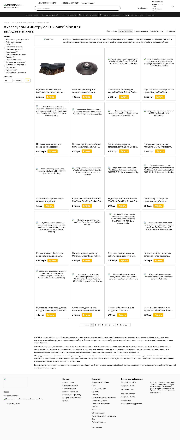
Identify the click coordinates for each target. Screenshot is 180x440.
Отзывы (95, 407)
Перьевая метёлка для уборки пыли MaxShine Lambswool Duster (86, 147)
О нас (94, 385)
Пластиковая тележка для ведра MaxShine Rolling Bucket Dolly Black (122, 92)
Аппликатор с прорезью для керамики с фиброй (50, 200)
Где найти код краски (88, 15)
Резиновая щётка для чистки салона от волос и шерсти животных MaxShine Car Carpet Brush (159, 257)
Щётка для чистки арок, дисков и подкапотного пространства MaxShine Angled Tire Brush (51, 310)
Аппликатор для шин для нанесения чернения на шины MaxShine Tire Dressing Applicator (86, 311)
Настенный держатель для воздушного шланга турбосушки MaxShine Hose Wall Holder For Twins (121, 311)
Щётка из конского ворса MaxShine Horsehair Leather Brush (49, 92)
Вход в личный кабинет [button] (100, 382)
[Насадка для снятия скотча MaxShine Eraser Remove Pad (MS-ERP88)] (87, 231)
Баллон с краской (69, 15)
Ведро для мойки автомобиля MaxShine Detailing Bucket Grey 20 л (123, 201)
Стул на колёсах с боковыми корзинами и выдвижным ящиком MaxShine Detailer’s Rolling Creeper (49, 257)
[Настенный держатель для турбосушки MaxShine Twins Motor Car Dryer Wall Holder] (159, 286)
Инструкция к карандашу (110, 15)
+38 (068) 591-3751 (70, 3)
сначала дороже (156, 31)
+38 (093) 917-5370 (47, 3)
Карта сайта (96, 410)
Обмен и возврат (98, 413)
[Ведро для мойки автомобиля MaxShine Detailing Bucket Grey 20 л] (123, 177)
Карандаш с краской (50, 15)
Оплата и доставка (99, 388)
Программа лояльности (101, 404)
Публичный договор (99, 401)
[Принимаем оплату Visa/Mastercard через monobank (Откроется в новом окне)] (23, 398)
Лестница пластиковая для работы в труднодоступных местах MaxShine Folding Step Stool (122, 257)
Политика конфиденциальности (104, 398)
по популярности (125, 31)
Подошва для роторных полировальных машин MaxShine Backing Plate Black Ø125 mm (86, 93)
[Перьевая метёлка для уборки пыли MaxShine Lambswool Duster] (87, 122)
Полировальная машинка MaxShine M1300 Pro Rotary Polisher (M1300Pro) (157, 147)
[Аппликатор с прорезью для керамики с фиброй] (51, 177)
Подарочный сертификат (134, 15)
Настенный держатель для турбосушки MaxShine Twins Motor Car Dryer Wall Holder (157, 310)
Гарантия (95, 392)
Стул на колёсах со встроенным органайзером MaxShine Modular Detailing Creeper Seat (159, 92)
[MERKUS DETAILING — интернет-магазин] (16, 382)
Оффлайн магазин (99, 422)
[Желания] (124, 8)
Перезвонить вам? (88, 3)
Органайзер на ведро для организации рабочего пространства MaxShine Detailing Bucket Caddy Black (157, 202)
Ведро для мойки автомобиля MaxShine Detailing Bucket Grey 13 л (87, 201)
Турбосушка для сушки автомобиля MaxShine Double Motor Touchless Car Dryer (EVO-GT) (122, 148)
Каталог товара (32, 15)
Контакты (95, 395)
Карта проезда (155, 392)
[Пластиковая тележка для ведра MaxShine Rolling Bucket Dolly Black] (123, 68)
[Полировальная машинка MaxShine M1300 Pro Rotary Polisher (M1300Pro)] (159, 122)
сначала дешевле (141, 31)
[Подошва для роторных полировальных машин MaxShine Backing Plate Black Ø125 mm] (87, 68)
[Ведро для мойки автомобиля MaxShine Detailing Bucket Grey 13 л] (87, 177)
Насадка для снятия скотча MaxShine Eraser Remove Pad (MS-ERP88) (86, 256)
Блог (94, 419)
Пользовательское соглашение (104, 416)
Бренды (151, 15)
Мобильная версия (13, 403)
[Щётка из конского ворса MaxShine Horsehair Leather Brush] (51, 68)
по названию (170, 31)
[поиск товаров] (118, 8)
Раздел (7, 36)
